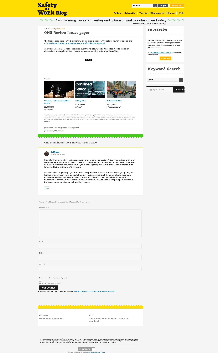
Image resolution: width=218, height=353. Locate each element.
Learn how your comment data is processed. (94, 291)
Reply (47, 188)
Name (42, 242)
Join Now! (165, 58)
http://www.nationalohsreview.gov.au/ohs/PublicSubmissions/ (76, 43)
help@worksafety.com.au (161, 52)
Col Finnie (55, 152)
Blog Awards (157, 13)
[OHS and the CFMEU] (121, 89)
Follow (117, 13)
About (171, 13)
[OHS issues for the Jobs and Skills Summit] (59, 89)
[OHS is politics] (90, 89)
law (55, 128)
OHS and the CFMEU (114, 101)
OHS (59, 128)
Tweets (143, 13)
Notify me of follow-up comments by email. (53, 278)
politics (64, 128)
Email (42, 253)
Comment (44, 207)
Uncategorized (73, 128)
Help (181, 13)
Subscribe (176, 5)
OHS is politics (80, 101)
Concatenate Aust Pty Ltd (96, 352)
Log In (163, 5)
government (48, 128)
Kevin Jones (60, 29)
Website (43, 264)
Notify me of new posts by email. (50, 283)
